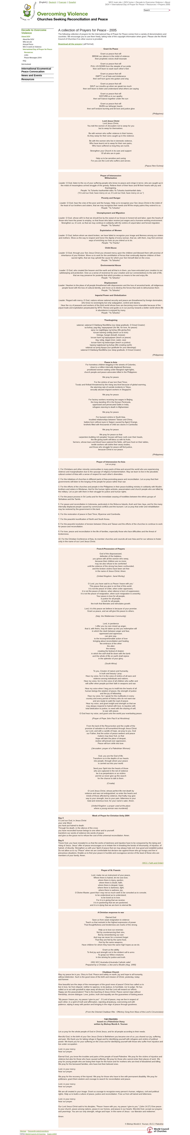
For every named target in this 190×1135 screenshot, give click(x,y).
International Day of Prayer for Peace (128, 4)
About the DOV (28, 39)
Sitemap (23, 1131)
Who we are (27, 42)
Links (26, 55)
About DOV (25, 37)
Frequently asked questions (38, 1131)
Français (62, 2)
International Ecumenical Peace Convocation (36, 70)
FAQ (24, 61)
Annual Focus (28, 44)
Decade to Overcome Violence (149, 2)
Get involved (26, 64)
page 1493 (52, 1134)
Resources (151, 4)
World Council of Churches (35, 1134)
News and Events (31, 75)
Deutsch (52, 2)
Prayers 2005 (164, 4)
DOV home (129, 2)
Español (72, 2)
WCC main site (115, 2)
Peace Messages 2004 (33, 58)
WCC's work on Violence (32, 47)
